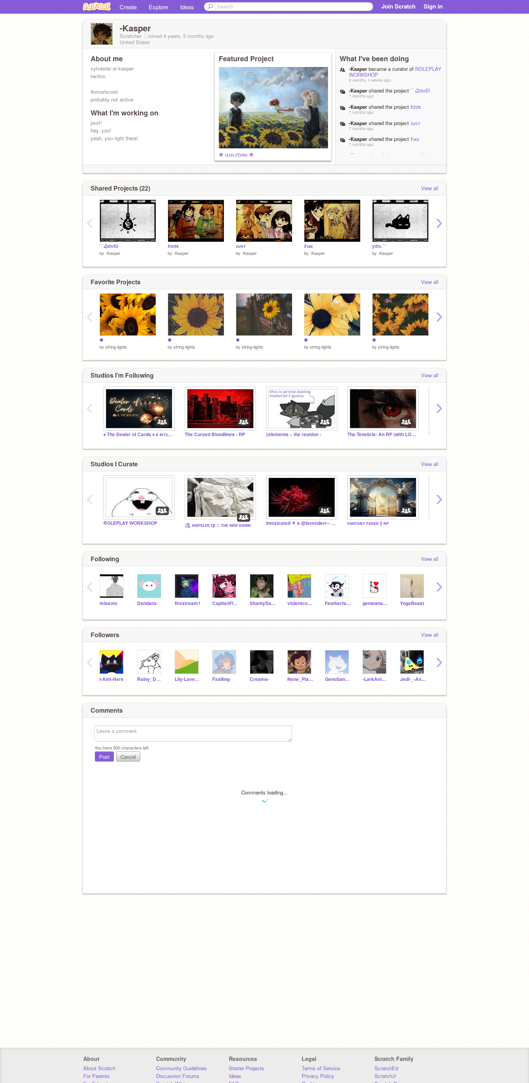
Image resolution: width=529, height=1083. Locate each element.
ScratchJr (385, 1076)
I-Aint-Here (112, 679)
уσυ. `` (379, 246)
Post (104, 756)
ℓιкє (414, 139)
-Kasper (112, 253)
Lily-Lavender (188, 679)
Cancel (128, 756)
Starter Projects (246, 1068)
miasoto (108, 603)
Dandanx (147, 603)
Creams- (259, 679)
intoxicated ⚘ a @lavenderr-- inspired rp (301, 523)
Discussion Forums (177, 1076)
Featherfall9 (338, 603)
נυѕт (415, 123)
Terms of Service (321, 1068)
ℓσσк (415, 106)
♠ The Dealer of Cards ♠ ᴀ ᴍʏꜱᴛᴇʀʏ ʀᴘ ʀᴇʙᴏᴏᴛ (138, 434)
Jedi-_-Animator (413, 679)
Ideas (187, 7)
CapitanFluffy (225, 603)
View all (429, 188)
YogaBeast (412, 603)
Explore (158, 7)
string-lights (116, 347)
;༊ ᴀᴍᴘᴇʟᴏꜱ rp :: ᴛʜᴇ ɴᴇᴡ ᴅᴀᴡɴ (218, 525)
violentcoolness (300, 603)
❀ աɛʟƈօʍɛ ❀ (236, 154)
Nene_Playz (300, 679)
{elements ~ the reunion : (293, 434)
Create (128, 7)
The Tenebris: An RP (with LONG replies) (382, 434)
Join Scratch (398, 6)
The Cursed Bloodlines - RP (215, 434)
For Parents (96, 1076)
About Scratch (99, 1068)
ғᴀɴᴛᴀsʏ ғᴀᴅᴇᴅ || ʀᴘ (368, 523)
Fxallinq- (221, 679)
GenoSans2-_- (338, 679)
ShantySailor (263, 603)
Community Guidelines (181, 1068)
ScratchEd (386, 1068)
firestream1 (188, 603)
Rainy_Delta (150, 679)
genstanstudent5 (375, 603)
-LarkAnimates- (375, 679)
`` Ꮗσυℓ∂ (419, 90)
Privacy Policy (318, 1076)
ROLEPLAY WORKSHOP (130, 523)
